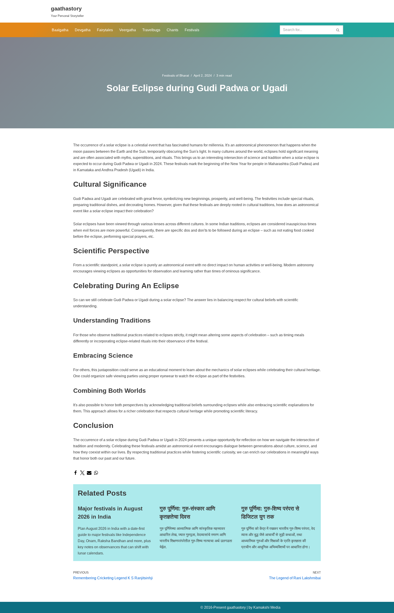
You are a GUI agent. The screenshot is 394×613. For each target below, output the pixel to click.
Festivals (192, 30)
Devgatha (83, 30)
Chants (172, 30)
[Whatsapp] (96, 473)
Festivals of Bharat (175, 75)
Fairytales (105, 30)
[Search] (338, 29)
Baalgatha (60, 30)
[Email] (89, 473)
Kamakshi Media (266, 607)
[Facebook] (75, 473)
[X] (82, 473)
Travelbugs (151, 30)
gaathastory (236, 607)
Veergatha (127, 30)
